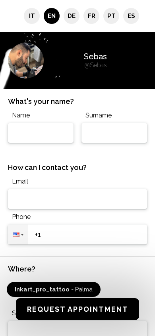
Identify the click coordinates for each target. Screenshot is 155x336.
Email (20, 181)
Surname (98, 115)
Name (21, 115)
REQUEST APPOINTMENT (77, 309)
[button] (18, 234)
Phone (21, 217)
